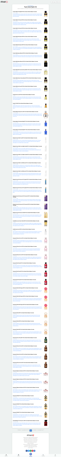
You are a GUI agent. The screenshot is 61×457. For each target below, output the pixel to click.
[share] (32, 451)
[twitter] (28, 451)
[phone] (30, 451)
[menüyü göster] (57, 2)
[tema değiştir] (54, 2)
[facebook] (26, 451)
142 (30, 430)
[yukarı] (34, 451)
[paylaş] (52, 2)
